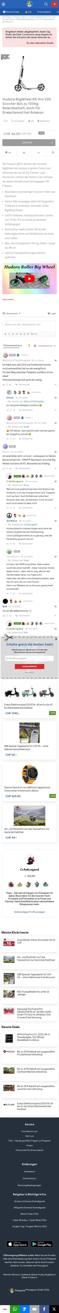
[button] (29, 644)
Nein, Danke (29, 672)
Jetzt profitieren (29, 666)
